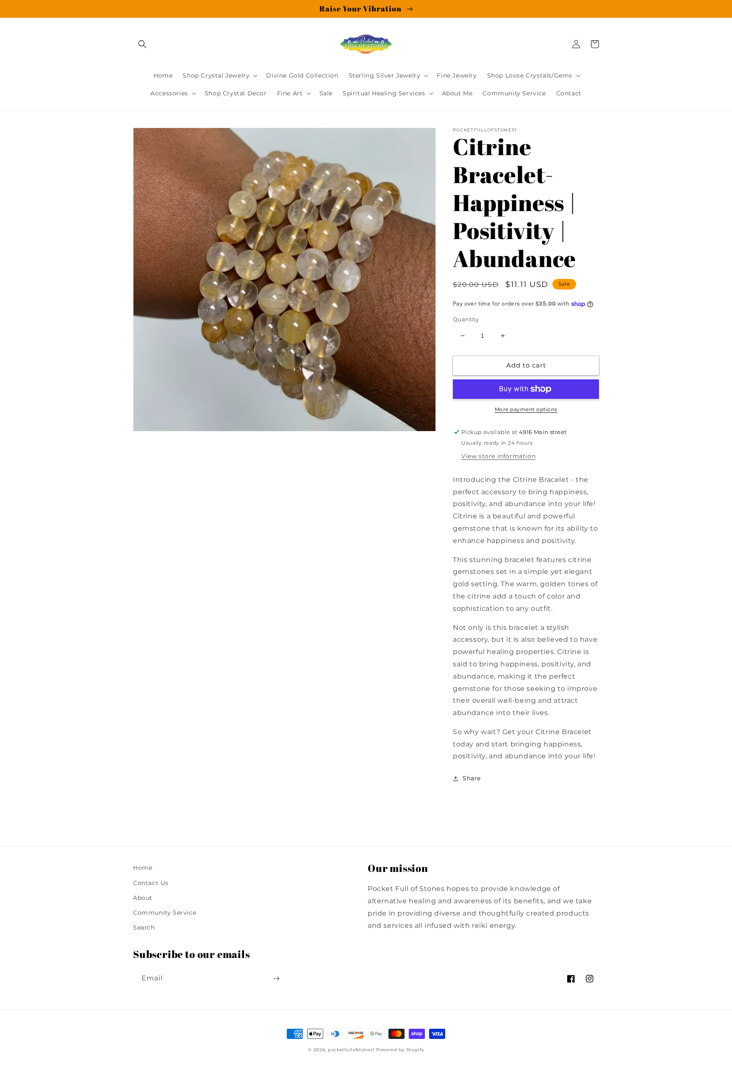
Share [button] (472, 778)
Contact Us (151, 883)
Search (144, 927)
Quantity (466, 319)
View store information (498, 456)
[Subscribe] (276, 978)
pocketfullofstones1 (351, 1049)
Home (142, 867)
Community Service (164, 912)
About (142, 898)
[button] (142, 44)
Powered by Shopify (400, 1049)
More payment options (526, 409)
